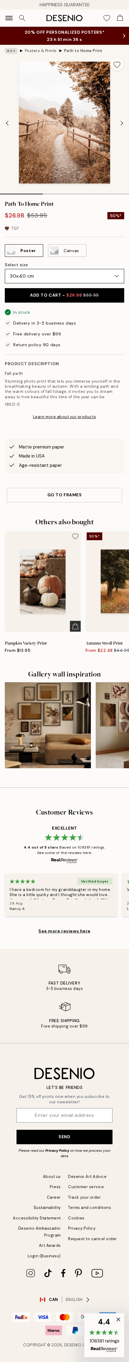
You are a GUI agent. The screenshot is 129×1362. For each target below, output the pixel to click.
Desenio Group (80, 1345)
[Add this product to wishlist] (117, 64)
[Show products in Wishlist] (106, 18)
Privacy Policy (57, 1150)
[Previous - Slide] (7, 123)
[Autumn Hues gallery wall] (48, 725)
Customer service (86, 1186)
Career (54, 1197)
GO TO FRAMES (64, 495)
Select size (16, 264)
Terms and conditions (89, 1207)
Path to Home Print (83, 50)
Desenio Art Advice (87, 1176)
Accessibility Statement (37, 1218)
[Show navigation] (9, 18)
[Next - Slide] (122, 123)
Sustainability (47, 1207)
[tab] (21, 192)
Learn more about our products (64, 416)
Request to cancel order (92, 1238)
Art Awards (50, 1245)
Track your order (84, 1197)
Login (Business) (44, 1256)
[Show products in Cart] (120, 18)
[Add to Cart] (75, 626)
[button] (104, 1335)
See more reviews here (64, 931)
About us (52, 1176)
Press (55, 1186)
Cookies (76, 1218)
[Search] (22, 18)
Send (64, 1136)
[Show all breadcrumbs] (11, 51)
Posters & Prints (41, 50)
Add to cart (64, 295)
